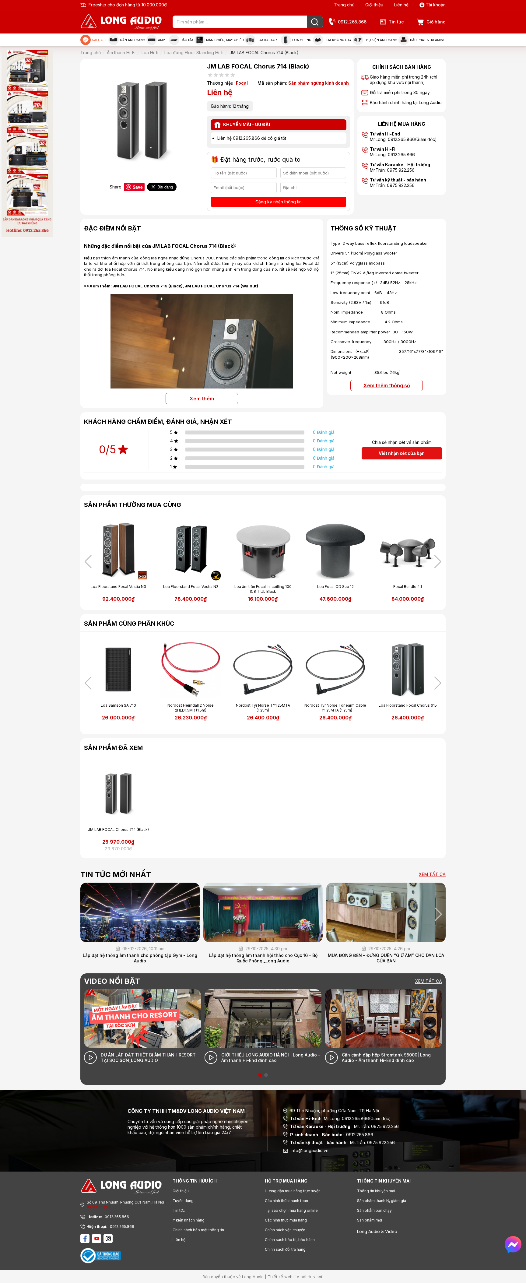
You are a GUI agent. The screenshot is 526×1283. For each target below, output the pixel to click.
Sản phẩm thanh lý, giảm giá (381, 1200)
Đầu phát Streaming (428, 40)
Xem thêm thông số (386, 385)
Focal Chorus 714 (128, 269)
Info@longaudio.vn (309, 1150)
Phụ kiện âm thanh (380, 40)
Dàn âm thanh (132, 40)
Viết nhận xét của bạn (402, 453)
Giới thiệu (374, 4)
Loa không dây (338, 40)
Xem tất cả (432, 874)
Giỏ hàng (436, 21)
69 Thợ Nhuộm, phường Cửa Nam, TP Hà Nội (334, 1110)
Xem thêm (202, 398)
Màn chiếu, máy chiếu (225, 40)
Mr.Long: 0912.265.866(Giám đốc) (340, 1118)
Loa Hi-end (301, 40)
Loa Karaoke (268, 40)
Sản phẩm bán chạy (374, 1210)
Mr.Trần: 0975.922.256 (344, 1126)
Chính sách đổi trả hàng (285, 1249)
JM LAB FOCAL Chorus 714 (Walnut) (221, 285)
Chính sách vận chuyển (285, 1230)
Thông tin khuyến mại (376, 1191)
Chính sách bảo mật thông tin (198, 1230)
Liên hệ (401, 4)
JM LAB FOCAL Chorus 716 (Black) (148, 285)
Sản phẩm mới (369, 1220)
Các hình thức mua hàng (286, 1220)
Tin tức (396, 21)
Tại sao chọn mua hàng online (291, 1210)
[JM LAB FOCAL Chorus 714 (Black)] (202, 385)
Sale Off (99, 40)
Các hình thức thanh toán (286, 1200)
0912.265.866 (352, 21)
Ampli (162, 40)
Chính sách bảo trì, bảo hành (290, 1239)
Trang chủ (344, 4)
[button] (438, 561)
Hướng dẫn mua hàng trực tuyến (293, 1191)
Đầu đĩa (187, 40)
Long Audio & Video (377, 1231)
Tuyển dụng (183, 1200)
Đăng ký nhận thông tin (278, 201)
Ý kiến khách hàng (189, 1220)
